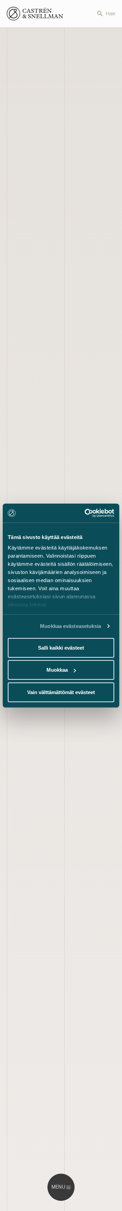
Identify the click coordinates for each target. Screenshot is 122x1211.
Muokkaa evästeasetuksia (70, 626)
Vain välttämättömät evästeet (61, 692)
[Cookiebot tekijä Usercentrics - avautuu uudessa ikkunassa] (86, 513)
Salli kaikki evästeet (61, 647)
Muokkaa (57, 670)
